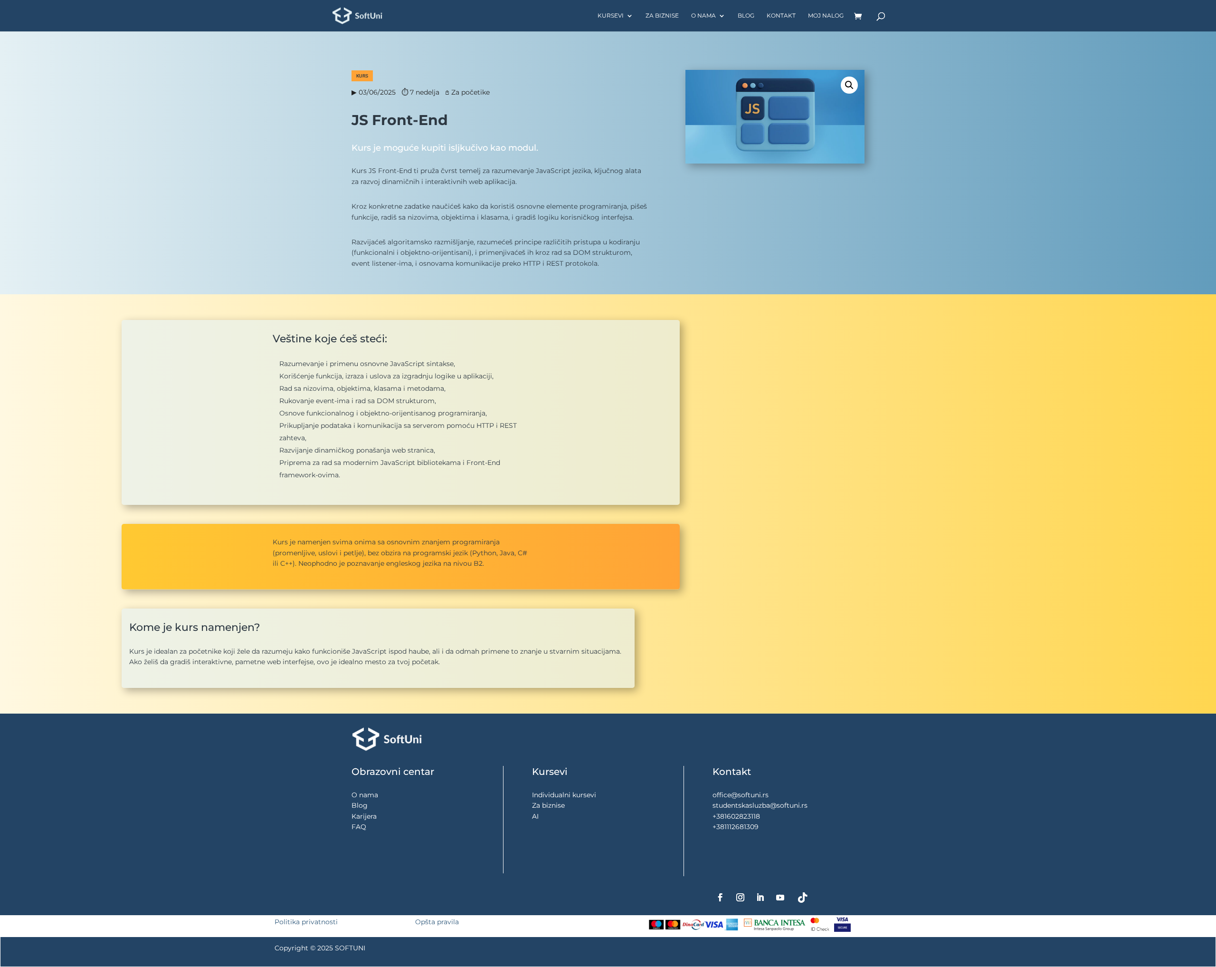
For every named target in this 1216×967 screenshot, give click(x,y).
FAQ (359, 826)
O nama (703, 15)
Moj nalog (826, 15)
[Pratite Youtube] (780, 898)
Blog (746, 15)
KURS (362, 75)
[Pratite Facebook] (720, 898)
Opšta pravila (437, 922)
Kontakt (781, 15)
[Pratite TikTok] (802, 897)
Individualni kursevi (564, 795)
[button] (849, 85)
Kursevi (611, 15)
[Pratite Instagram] (740, 898)
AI (535, 816)
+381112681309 (735, 826)
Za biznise (662, 15)
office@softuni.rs (740, 795)
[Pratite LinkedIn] (760, 898)
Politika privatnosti (306, 922)
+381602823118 (736, 816)
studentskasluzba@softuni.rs (760, 805)
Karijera (364, 816)
